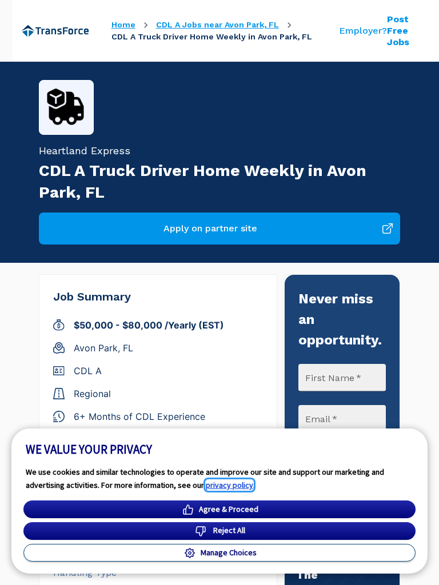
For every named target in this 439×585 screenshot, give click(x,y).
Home (123, 24)
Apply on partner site (210, 228)
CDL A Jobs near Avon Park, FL (217, 24)
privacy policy (229, 485)
